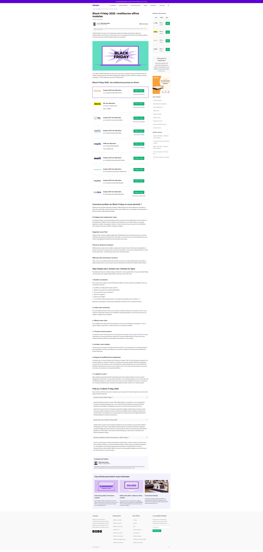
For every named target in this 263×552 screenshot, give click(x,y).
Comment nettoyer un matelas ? (161, 158)
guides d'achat (139, 310)
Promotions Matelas (151, 495)
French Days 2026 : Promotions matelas (161, 142)
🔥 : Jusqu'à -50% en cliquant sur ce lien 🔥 (131, 1)
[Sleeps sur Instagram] (98, 531)
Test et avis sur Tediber (139, 121)
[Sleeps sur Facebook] (93, 531)
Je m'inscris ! (157, 530)
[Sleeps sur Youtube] (96, 531)
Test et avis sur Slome (139, 107)
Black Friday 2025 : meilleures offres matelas (160, 147)
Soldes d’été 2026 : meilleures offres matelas (160, 136)
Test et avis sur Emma (138, 94)
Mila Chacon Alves (105, 23)
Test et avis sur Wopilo (139, 147)
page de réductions (139, 334)
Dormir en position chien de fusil (160, 152)
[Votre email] (162, 527)
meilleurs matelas (116, 224)
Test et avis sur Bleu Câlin (138, 196)
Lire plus (133, 468)
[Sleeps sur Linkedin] (101, 531)
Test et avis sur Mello (138, 134)
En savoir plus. (161, 71)
